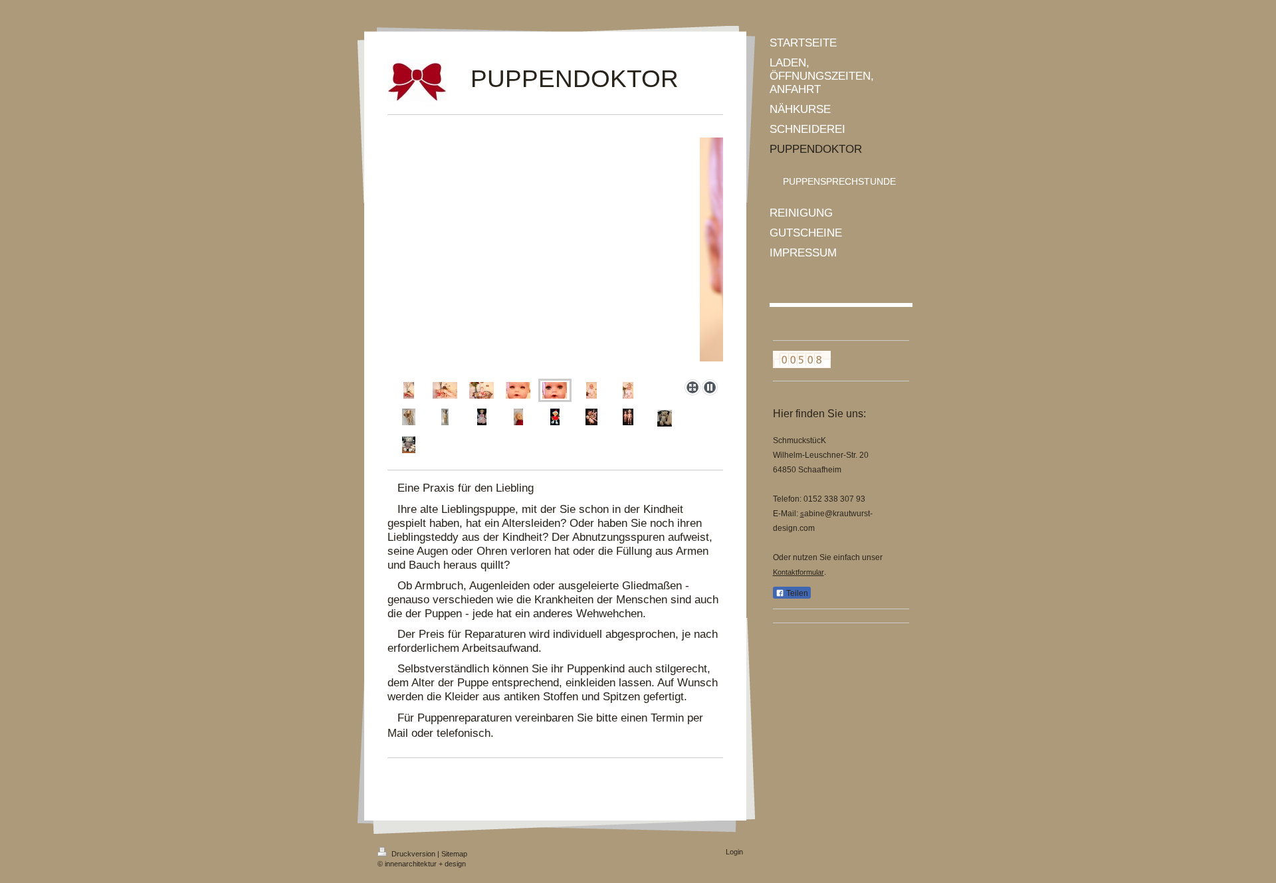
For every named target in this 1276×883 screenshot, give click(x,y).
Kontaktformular (798, 572)
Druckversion (413, 854)
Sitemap (454, 854)
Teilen (796, 593)
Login (734, 852)
